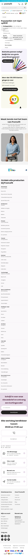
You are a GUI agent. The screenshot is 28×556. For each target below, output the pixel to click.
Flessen (3, 205)
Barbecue (3, 331)
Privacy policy (7, 547)
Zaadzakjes (4, 379)
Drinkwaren (4, 204)
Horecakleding (4, 369)
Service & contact (5, 495)
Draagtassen (4, 239)
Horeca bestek (8, 38)
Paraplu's (3, 325)
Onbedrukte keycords (6, 197)
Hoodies (3, 317)
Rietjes (6, 47)
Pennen (3, 221)
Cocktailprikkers (9, 40)
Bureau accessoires (6, 256)
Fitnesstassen (4, 297)
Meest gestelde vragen (7, 509)
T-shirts (3, 308)
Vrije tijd (3, 341)
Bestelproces (4, 497)
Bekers (2, 214)
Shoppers (3, 248)
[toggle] (2, 4)
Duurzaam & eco (5, 375)
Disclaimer (15, 547)
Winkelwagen (4, 528)
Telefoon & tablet (5, 273)
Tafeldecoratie (6, 33)
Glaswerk (3, 217)
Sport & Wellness (5, 289)
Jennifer (12, 158)
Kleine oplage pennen (6, 231)
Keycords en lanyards (6, 194)
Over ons (17, 497)
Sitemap (22, 547)
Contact (17, 495)
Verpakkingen (4, 372)
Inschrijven (14, 412)
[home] (8, 4)
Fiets (2, 337)
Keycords (3, 191)
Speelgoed (4, 348)
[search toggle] (24, 7)
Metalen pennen (5, 225)
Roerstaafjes (8, 45)
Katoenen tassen (5, 242)
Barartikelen (6, 31)
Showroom (17, 499)
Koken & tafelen (5, 358)
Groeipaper (4, 376)
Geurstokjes (4, 303)
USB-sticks (3, 259)
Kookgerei (5, 28)
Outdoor (3, 324)
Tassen (3, 238)
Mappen (3, 266)
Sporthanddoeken (5, 294)
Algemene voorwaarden (19, 545)
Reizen (2, 342)
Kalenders (3, 269)
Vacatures (17, 504)
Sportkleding (4, 291)
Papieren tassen (5, 245)
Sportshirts (4, 311)
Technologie (4, 272)
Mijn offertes (4, 521)
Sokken (3, 320)
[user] (22, 4)
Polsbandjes (4, 188)
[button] (10, 13)
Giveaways (4, 186)
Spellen (3, 345)
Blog (16, 502)
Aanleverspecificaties (6, 504)
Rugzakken (3, 252)
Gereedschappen (5, 355)
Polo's (2, 314)
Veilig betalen (4, 499)
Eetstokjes (7, 42)
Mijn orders (4, 523)
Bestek (2, 365)
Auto (2, 334)
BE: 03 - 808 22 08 (5, 447)
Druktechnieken (5, 506)
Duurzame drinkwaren (6, 386)
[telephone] (19, 4)
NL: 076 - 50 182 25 (6, 446)
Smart (2, 283)
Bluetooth (3, 277)
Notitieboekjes (4, 263)
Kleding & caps (5, 306)
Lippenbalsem (4, 300)
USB (2, 286)
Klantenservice (6, 492)
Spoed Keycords (5, 200)
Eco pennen (4, 234)
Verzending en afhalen (6, 502)
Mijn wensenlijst (5, 525)
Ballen (2, 351)
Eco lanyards (4, 383)
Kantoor (3, 255)
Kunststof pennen (5, 228)
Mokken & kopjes (5, 208)
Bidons (2, 211)
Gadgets (3, 280)
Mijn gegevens (4, 518)
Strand (2, 328)
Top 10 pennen (4, 222)
